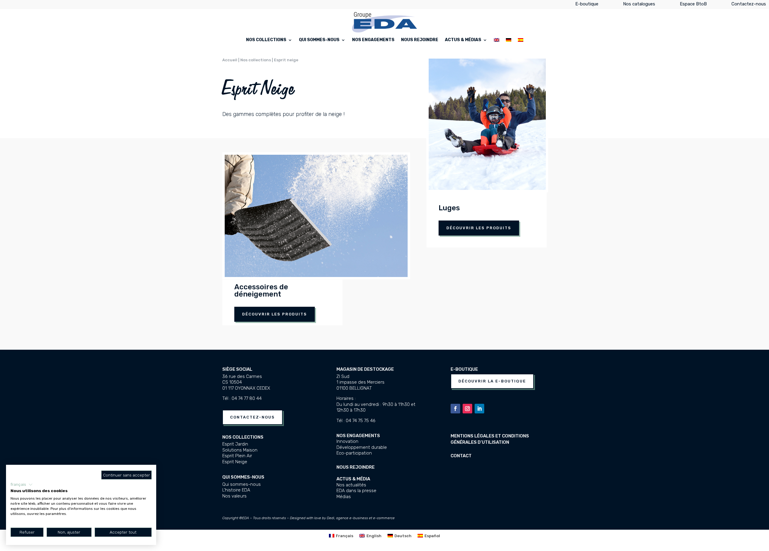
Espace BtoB (693, 5)
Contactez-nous (748, 5)
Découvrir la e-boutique (492, 381)
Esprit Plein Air (237, 455)
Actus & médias (463, 40)
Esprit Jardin (235, 444)
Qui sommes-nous (319, 40)
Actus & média (353, 479)
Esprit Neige (234, 461)
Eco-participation (354, 453)
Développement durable (361, 447)
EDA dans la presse (356, 490)
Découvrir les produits (274, 314)
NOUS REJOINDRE (355, 467)
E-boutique (586, 5)
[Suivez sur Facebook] (455, 408)
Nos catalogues (639, 5)
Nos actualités (351, 485)
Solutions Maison (239, 450)
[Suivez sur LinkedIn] (479, 408)
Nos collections (266, 40)
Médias (343, 496)
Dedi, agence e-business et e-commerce (361, 518)
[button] (22, 484)
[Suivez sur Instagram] (467, 408)
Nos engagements (373, 40)
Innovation (347, 441)
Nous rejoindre (419, 40)
